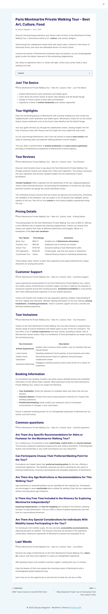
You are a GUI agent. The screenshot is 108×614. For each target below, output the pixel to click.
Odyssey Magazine (24, 29)
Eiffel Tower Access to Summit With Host (29, 590)
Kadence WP (76, 608)
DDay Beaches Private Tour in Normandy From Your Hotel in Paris (76, 591)
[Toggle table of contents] (89, 73)
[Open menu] (103, 4)
